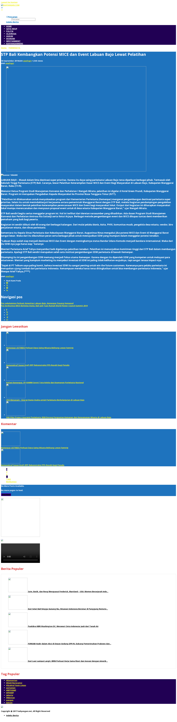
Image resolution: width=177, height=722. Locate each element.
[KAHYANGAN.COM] (10, 5)
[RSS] (7, 290)
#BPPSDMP (11, 690)
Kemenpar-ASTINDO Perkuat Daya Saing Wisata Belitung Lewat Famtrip (39, 348)
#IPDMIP (10, 693)
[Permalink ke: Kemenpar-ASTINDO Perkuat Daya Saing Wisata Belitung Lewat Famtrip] (15, 345)
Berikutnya (11, 481)
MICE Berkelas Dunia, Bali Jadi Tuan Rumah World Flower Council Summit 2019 (44, 305)
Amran (9, 702)
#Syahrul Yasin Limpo (16, 685)
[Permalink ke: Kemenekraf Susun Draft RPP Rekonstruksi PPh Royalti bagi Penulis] (15, 362)
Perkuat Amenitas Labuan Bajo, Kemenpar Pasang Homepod (37, 303)
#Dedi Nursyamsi (14, 683)
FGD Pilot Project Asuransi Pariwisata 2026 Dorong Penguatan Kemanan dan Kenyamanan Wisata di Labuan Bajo (58, 417)
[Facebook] (7, 283)
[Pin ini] (7, 315)
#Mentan (10, 697)
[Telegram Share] (7, 317)
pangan (9, 700)
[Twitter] (7, 285)
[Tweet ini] (7, 312)
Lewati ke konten (9, 2)
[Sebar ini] (6, 310)
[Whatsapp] (7, 320)
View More (6, 495)
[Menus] (2, 7)
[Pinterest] (7, 288)
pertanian (10, 688)
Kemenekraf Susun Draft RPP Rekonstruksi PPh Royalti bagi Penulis (37, 365)
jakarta (9, 695)
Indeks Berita (12, 715)
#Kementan (11, 680)
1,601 (8, 479)
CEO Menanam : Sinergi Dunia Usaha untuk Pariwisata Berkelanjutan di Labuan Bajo (45, 400)
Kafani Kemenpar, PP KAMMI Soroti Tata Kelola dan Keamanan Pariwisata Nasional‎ (45, 382)
